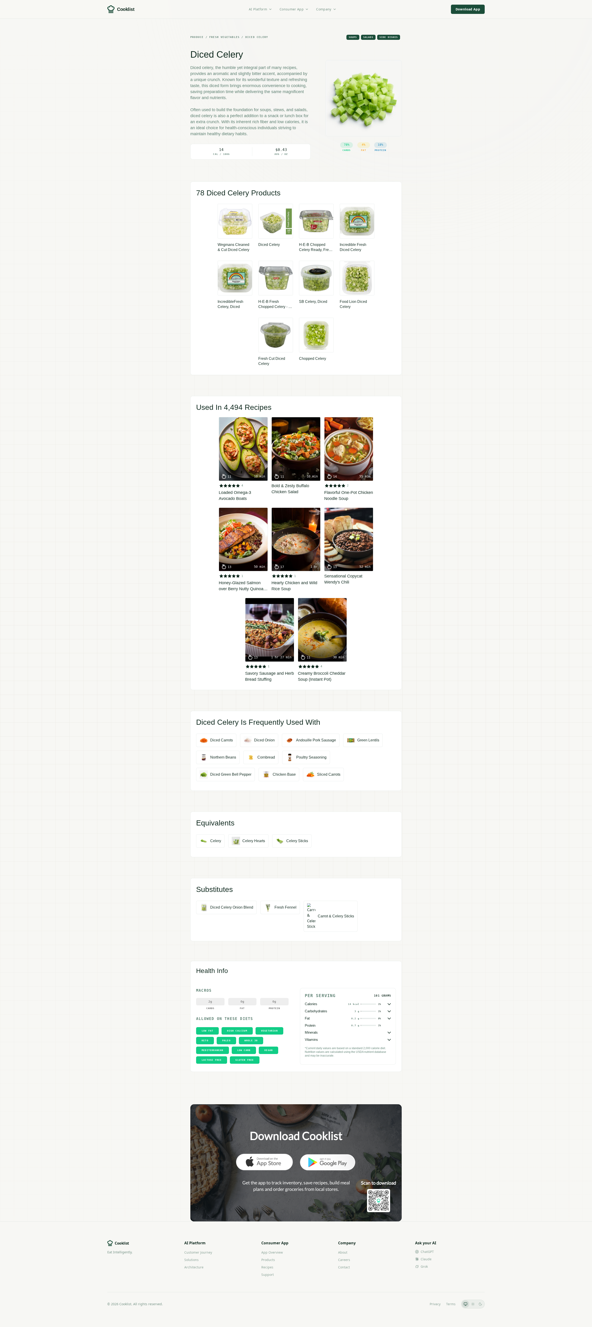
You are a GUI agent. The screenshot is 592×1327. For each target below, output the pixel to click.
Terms (451, 1304)
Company (323, 9)
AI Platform (258, 9)
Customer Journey (198, 1252)
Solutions (191, 1260)
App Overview (272, 1252)
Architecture (194, 1267)
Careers (344, 1260)
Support (267, 1274)
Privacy (435, 1304)
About (342, 1252)
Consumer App (292, 9)
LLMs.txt (417, 1304)
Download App (468, 9)
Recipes (267, 1267)
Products (268, 1260)
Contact (344, 1267)
